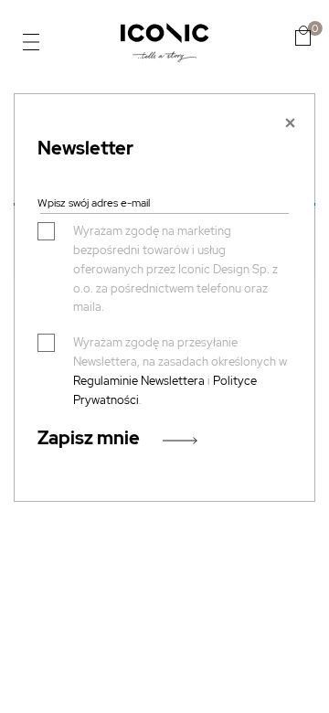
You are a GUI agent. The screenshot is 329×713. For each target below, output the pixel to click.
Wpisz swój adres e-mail (93, 203)
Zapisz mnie (88, 438)
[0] (303, 36)
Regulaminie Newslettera (139, 380)
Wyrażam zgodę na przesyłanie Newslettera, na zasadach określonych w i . (180, 371)
